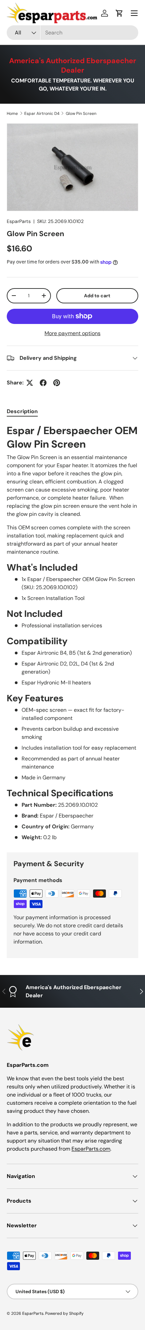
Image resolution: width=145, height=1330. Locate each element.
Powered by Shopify (64, 1313)
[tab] (22, 411)
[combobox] (72, 32)
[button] (119, 13)
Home (12, 113)
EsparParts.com (90, 1148)
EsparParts (19, 221)
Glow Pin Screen (81, 113)
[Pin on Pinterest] (56, 383)
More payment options (72, 333)
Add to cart (97, 296)
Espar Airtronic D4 (41, 113)
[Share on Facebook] (43, 383)
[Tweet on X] (29, 383)
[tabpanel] (72, 633)
